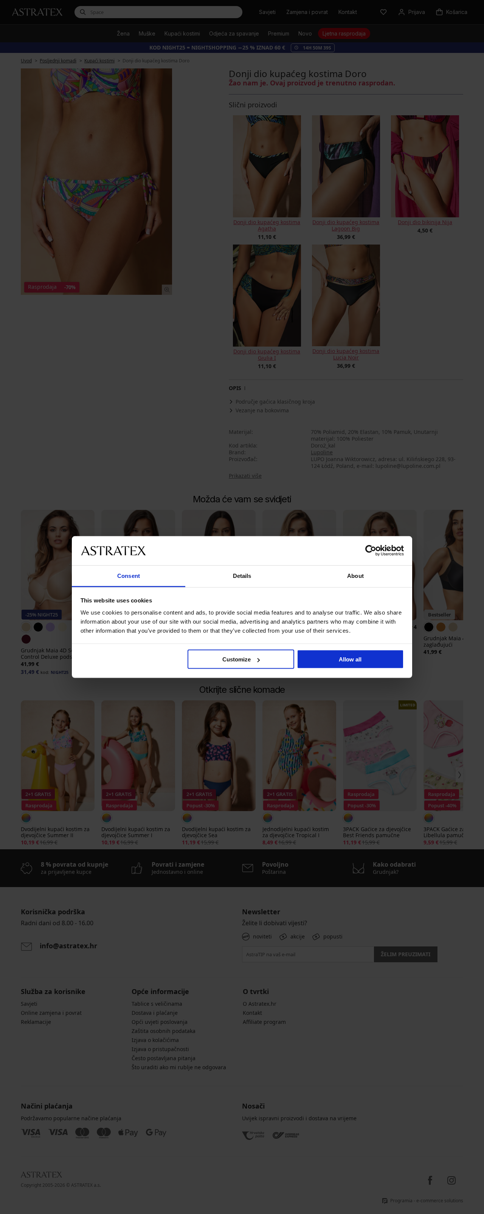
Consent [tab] (128, 575)
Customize (236, 659)
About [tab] (355, 575)
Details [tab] (242, 575)
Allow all (350, 659)
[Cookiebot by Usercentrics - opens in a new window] (371, 550)
